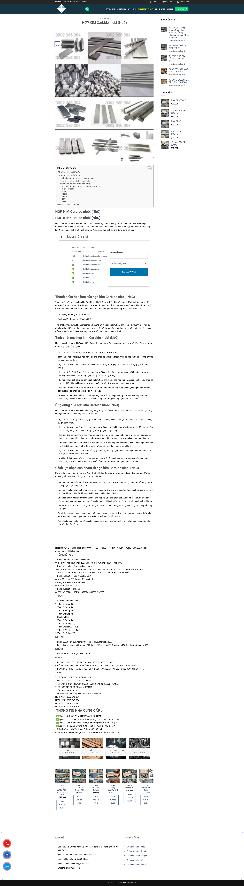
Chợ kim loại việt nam (92, 693)
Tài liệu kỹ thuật (145, 9)
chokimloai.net (88, 278)
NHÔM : (64, 197)
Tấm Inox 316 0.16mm (112, 789)
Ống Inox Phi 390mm (146, 789)
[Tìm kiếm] (87, 9)
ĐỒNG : (64, 199)
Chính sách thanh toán (137, 851)
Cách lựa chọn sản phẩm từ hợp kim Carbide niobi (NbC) (80, 186)
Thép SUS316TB (62, 789)
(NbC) (96, 218)
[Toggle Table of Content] (148, 168)
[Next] (149, 749)
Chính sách (160, 9)
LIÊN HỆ (170, 9)
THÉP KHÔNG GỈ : (68, 189)
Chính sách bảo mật (136, 847)
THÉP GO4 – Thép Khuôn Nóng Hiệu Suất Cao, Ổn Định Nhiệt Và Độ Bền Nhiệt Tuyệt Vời (179, 33)
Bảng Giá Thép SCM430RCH (79, 789)
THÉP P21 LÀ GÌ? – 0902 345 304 (177, 46)
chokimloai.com (88, 273)
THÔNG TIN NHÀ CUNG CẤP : (68, 204)
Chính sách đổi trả (135, 860)
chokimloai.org (88, 282)
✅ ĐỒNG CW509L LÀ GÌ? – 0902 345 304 (178, 81)
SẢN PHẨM (132, 9)
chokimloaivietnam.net (91, 265)
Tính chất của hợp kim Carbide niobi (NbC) (75, 181)
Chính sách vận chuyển (137, 855)
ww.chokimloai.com (110, 732)
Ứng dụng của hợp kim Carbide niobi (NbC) (75, 184)
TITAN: (64, 191)
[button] (182, 9)
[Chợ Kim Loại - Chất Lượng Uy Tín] (68, 9)
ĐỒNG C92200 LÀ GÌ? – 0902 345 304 (178, 70)
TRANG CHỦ (110, 9)
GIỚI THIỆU (121, 9)
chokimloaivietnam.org (91, 269)
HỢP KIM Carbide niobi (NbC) (68, 172)
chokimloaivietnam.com (91, 260)
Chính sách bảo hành (136, 865)
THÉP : (64, 201)
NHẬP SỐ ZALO (116, 253)
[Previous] (59, 749)
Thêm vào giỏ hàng (62, 800)
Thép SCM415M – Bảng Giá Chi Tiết (129, 791)
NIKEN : (64, 194)
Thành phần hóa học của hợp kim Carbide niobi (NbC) (79, 178)
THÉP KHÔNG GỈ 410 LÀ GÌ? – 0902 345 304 (178, 58)
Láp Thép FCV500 (96, 789)
